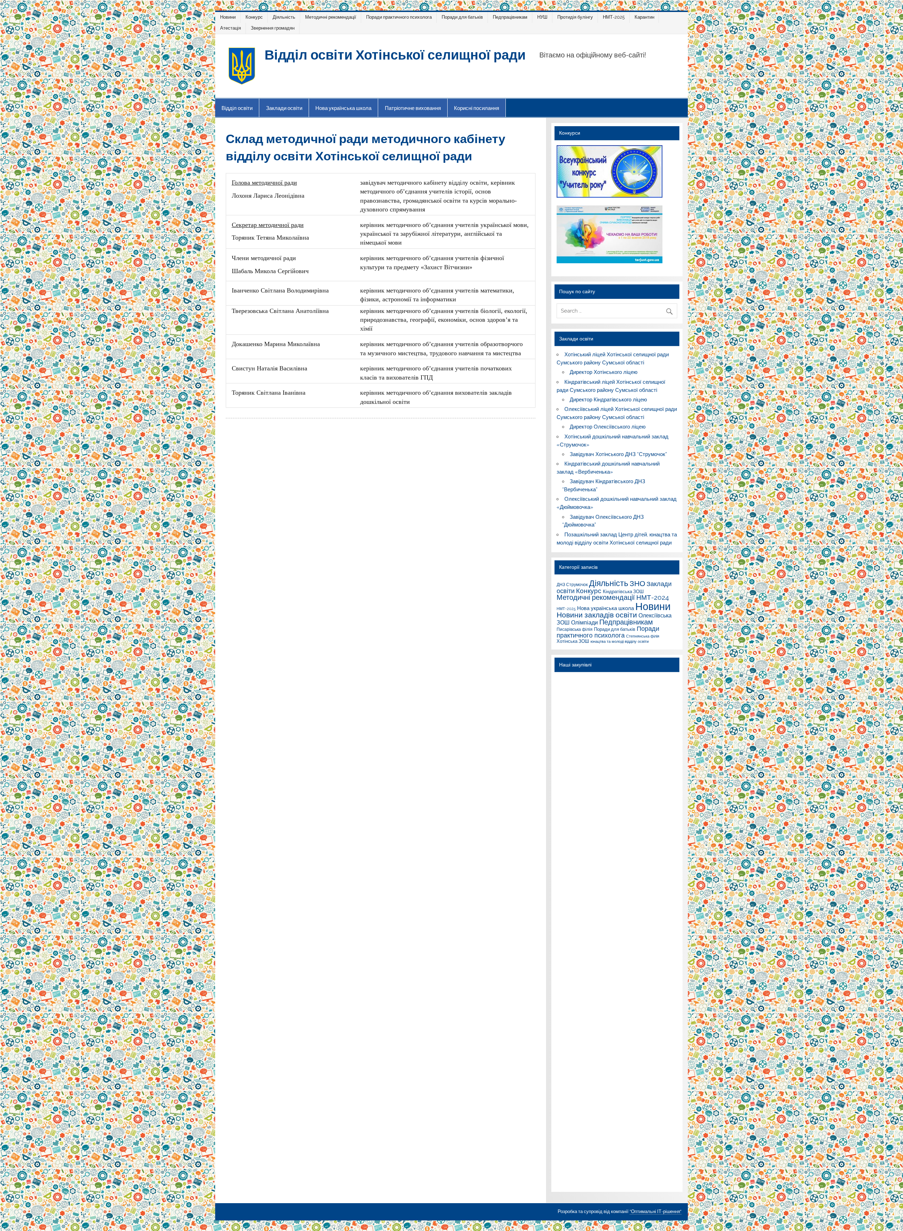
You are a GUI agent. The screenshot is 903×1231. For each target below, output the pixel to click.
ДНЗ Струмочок (572, 584)
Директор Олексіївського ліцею (608, 427)
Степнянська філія (642, 636)
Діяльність (284, 17)
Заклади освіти (284, 108)
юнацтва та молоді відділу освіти (619, 641)
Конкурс (254, 17)
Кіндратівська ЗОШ (623, 591)
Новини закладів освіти (597, 615)
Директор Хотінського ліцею (603, 372)
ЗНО (637, 583)
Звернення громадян (273, 28)
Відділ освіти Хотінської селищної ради (395, 54)
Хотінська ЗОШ (573, 641)
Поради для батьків (462, 17)
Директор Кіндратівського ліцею (608, 399)
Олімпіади (584, 622)
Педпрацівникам (510, 17)
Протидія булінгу (575, 17)
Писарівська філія (575, 629)
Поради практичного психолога (399, 17)
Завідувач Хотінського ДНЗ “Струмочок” (618, 454)
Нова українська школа (343, 108)
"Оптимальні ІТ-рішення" (655, 1211)
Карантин (644, 17)
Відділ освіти (237, 108)
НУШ (542, 17)
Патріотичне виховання (413, 108)
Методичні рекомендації (330, 17)
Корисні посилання (476, 108)
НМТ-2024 (652, 597)
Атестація (230, 28)
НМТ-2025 (614, 17)
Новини (228, 17)
